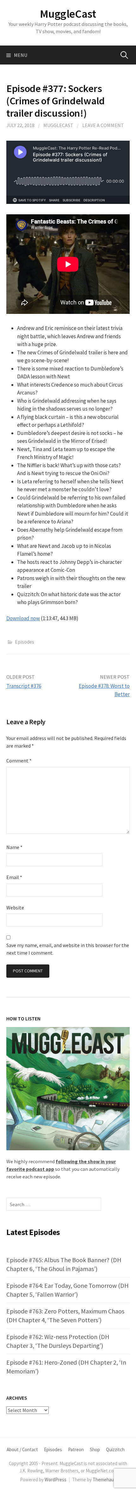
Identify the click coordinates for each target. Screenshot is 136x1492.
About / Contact (22, 1449)
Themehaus (104, 1480)
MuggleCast (68, 14)
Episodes (24, 642)
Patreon (76, 1449)
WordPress (55, 1480)
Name (14, 847)
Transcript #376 (23, 685)
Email (14, 877)
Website (15, 907)
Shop (95, 1449)
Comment (19, 760)
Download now (23, 618)
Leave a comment (103, 125)
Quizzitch (115, 1449)
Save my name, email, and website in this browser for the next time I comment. (67, 949)
